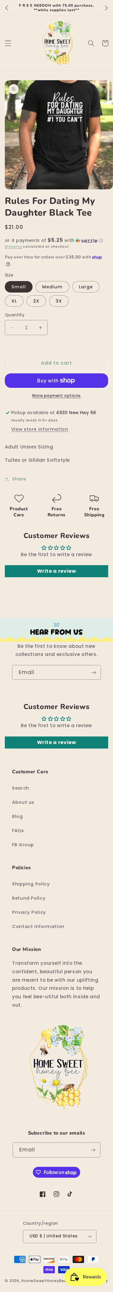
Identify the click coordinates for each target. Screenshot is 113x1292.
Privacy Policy (29, 912)
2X (36, 301)
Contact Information (38, 926)
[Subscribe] (94, 672)
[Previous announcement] (6, 7)
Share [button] (19, 479)
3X (59, 301)
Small (18, 287)
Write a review (56, 571)
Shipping (13, 246)
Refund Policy (29, 898)
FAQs (18, 831)
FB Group (23, 845)
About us (23, 802)
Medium (52, 287)
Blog (17, 816)
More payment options (56, 395)
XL (14, 301)
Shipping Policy (31, 884)
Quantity (14, 315)
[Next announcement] (106, 7)
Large (86, 287)
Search (20, 788)
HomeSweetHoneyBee (44, 1280)
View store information (39, 429)
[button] (8, 43)
